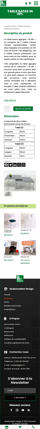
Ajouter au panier (23, 108)
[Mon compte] (26, 3)
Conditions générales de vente (16, 341)
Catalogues (9, 326)
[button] (36, 3)
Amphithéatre (9, 308)
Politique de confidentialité (15, 337)
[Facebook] (6, 165)
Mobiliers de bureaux (12, 304)
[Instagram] (23, 165)
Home (14, 26)
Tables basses (24, 26)
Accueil (7, 26)
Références (8, 334)
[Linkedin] (15, 165)
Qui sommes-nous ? (12, 322)
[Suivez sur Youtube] (22, 408)
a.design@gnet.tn (17, 363)
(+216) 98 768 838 (21, 359)
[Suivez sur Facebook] (11, 408)
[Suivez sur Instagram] (17, 408)
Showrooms (9, 330)
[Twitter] (10, 165)
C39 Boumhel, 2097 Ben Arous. (23, 356)
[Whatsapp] (19, 165)
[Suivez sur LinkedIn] (28, 408)
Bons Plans (8, 296)
